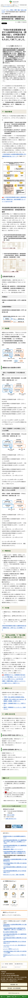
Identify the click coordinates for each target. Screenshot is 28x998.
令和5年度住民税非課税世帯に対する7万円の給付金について (14, 871)
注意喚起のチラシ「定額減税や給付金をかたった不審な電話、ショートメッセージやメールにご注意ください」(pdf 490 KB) (14, 677)
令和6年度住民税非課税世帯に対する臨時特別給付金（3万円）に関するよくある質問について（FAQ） (14, 841)
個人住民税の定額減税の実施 (10, 932)
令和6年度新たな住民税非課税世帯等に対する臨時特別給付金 (14, 860)
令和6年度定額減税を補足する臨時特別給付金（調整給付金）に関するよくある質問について (14, 628)
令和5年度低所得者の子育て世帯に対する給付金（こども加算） (14, 863)
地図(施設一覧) (14, 984)
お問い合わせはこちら (11, 818)
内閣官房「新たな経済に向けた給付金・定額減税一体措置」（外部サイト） (15, 700)
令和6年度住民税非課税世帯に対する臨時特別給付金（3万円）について (14, 846)
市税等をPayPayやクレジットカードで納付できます (14, 955)
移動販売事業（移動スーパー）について (13, 849)
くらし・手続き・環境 (11, 10)
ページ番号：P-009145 (20, 22)
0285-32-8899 (10, 815)
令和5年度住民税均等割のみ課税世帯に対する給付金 (14, 867)
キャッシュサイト (7, 6)
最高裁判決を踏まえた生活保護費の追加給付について (14, 836)
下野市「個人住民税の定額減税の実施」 (14, 697)
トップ (3, 10)
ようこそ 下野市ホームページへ (11, 949)
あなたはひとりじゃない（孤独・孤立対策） (14, 874)
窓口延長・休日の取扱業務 (14, 988)
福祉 (19, 10)
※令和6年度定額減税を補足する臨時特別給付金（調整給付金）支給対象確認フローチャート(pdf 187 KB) (14, 199)
